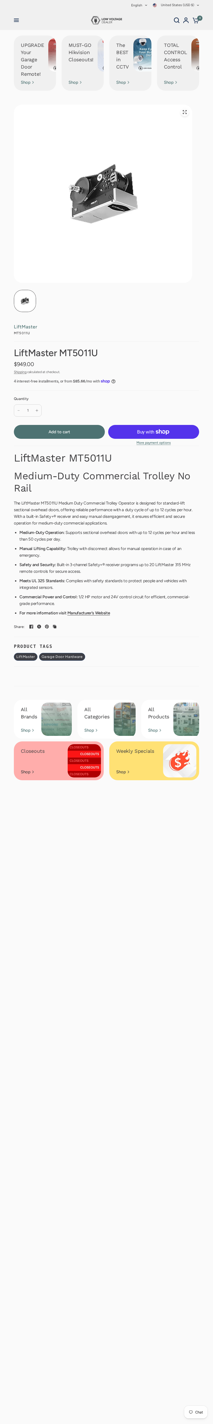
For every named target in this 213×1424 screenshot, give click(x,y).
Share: (19, 627)
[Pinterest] (47, 626)
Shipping (20, 372)
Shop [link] (26, 82)
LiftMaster (25, 327)
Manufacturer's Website (88, 612)
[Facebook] (31, 626)
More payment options (153, 442)
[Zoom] (185, 112)
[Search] (176, 20)
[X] (39, 626)
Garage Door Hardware (62, 657)
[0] (195, 20)
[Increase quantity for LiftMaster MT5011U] (36, 410)
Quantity (21, 399)
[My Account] (186, 20)
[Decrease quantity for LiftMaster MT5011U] (18, 410)
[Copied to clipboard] (54, 626)
